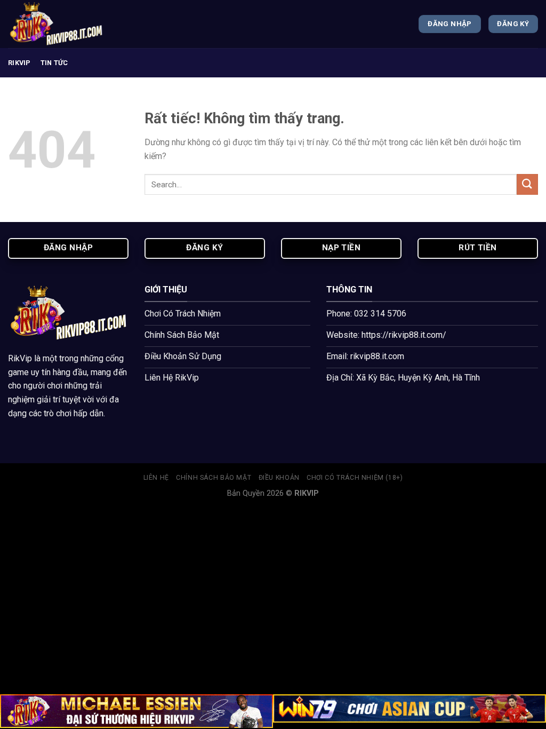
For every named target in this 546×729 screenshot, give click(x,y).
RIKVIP (19, 63)
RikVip (20, 358)
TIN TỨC (54, 63)
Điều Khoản (279, 477)
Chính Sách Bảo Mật (213, 477)
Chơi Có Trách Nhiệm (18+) (355, 477)
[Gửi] (527, 184)
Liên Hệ (156, 477)
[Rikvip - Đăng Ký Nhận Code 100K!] (61, 24)
